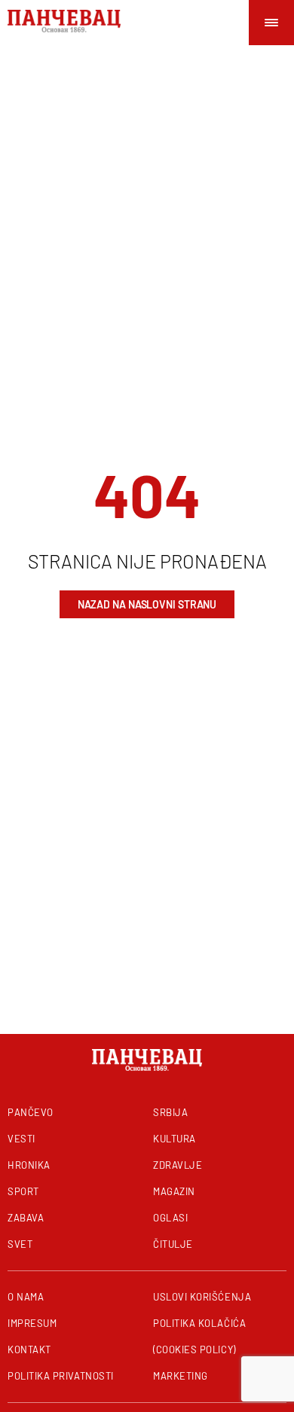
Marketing (180, 1376)
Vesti (21, 1139)
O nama (26, 1297)
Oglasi (170, 1218)
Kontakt (29, 1349)
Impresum (32, 1323)
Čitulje (173, 1244)
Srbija (170, 1112)
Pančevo (31, 1112)
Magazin (174, 1191)
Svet (20, 1244)
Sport (23, 1191)
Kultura (174, 1139)
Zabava (26, 1218)
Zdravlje (177, 1165)
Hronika (29, 1165)
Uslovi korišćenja (202, 1297)
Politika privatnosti (61, 1376)
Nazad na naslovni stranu (147, 604)
